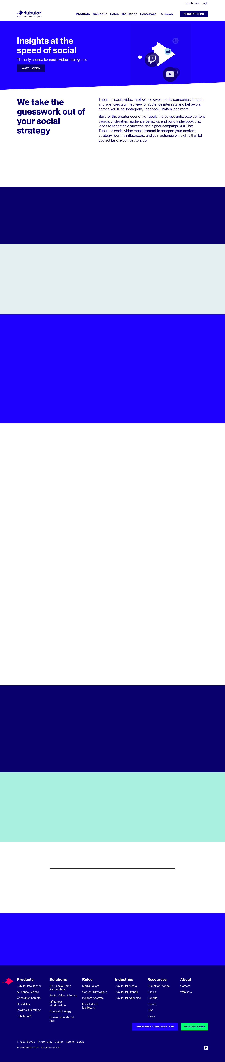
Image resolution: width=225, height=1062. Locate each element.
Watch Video (31, 68)
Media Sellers (90, 986)
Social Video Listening (63, 995)
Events (152, 1004)
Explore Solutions (142, 414)
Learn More (112, 302)
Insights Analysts (93, 998)
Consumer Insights (29, 998)
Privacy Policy (45, 1042)
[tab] (161, 361)
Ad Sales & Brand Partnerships (60, 987)
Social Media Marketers (90, 1005)
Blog (150, 1010)
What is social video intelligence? (78, 877)
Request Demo (194, 14)
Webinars (186, 992)
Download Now (33, 832)
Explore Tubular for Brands (112, 532)
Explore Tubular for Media (47, 532)
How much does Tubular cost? (74, 888)
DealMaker (23, 1004)
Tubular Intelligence (29, 986)
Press (151, 1016)
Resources (157, 979)
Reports (152, 998)
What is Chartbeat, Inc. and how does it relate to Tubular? (98, 900)
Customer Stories (159, 986)
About (185, 979)
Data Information (75, 1042)
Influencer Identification (58, 1003)
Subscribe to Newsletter (155, 1026)
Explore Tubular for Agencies (177, 532)
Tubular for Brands (126, 992)
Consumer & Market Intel (62, 1018)
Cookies (59, 1042)
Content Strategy (60, 1011)
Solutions (58, 979)
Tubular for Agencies (128, 998)
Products (25, 979)
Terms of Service (26, 1042)
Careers (185, 986)
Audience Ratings (28, 992)
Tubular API (24, 1016)
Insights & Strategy (29, 1010)
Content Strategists (94, 992)
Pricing (152, 992)
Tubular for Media (126, 986)
